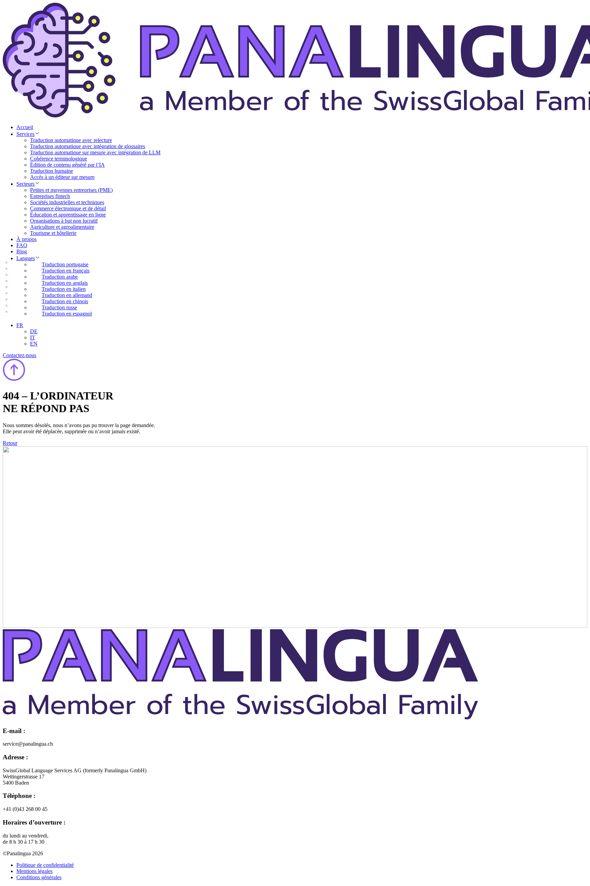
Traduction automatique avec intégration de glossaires (87, 146)
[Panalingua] (240, 717)
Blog (21, 251)
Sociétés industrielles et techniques (67, 202)
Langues (25, 258)
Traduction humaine (51, 171)
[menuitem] (19, 325)
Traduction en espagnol (67, 314)
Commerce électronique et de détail (68, 208)
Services (25, 134)
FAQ (21, 245)
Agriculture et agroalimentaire (62, 227)
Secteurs (25, 184)
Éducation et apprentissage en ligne (68, 214)
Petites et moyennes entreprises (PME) (71, 190)
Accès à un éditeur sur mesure (62, 177)
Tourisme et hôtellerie (53, 233)
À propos (26, 239)
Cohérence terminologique (58, 158)
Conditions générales (38, 877)
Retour (10, 443)
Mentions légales (34, 871)
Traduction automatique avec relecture (71, 140)
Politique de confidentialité (45, 865)
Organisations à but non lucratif (64, 221)
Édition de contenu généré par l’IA (67, 165)
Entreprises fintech (50, 196)
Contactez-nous (19, 355)
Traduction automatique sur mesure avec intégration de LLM (95, 152)
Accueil (24, 127)
